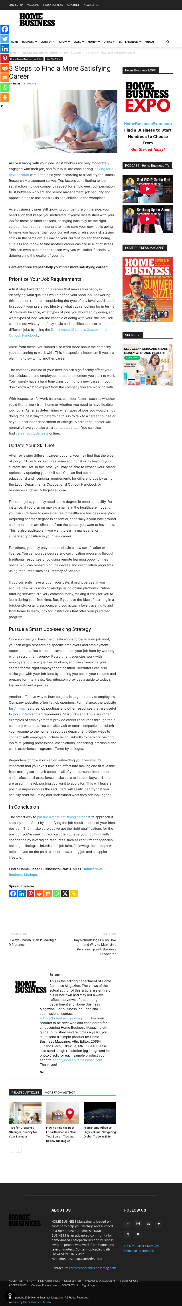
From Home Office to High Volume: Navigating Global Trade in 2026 (100, 1132)
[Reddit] (39, 893)
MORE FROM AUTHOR (60, 1092)
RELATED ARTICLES (25, 1092)
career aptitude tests (32, 433)
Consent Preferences (44, 1285)
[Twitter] (4, 38)
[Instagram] (138, 1223)
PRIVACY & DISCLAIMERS (100, 1281)
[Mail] (43, 1072)
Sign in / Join (16, 4)
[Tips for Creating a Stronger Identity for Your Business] (25, 1113)
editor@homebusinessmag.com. (65, 1018)
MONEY (92, 41)
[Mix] (48, 893)
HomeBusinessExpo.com (148, 123)
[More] (4, 97)
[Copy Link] (74, 893)
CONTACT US (69, 1285)
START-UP (46, 41)
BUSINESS (28, 41)
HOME (14, 41)
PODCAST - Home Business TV (147, 165)
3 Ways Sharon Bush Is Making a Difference (32, 942)
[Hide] (2, 106)
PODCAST (150, 41)
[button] (167, 42)
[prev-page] (11, 1150)
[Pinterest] (30, 893)
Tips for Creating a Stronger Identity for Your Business (23, 1132)
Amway (20, 708)
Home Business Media (37, 1302)
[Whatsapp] (56, 893)
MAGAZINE (33, 4)
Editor (16, 83)
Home (12, 53)
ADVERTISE (73, 4)
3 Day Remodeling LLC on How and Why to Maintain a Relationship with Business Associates (93, 947)
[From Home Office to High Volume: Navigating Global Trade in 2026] (100, 1113)
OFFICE (108, 41)
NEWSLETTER (91, 4)
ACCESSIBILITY (18, 1285)
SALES (77, 41)
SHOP (30, 1281)
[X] (65, 893)
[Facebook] (13, 893)
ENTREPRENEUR (128, 41)
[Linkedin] (22, 893)
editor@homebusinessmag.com (92, 1268)
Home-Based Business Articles (40, 53)
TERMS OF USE (129, 1281)
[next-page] (19, 1150)
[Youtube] (138, 1234)
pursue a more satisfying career (62, 817)
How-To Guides (72, 53)
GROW (63, 41)
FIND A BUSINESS (53, 4)
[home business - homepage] (27, 1225)
